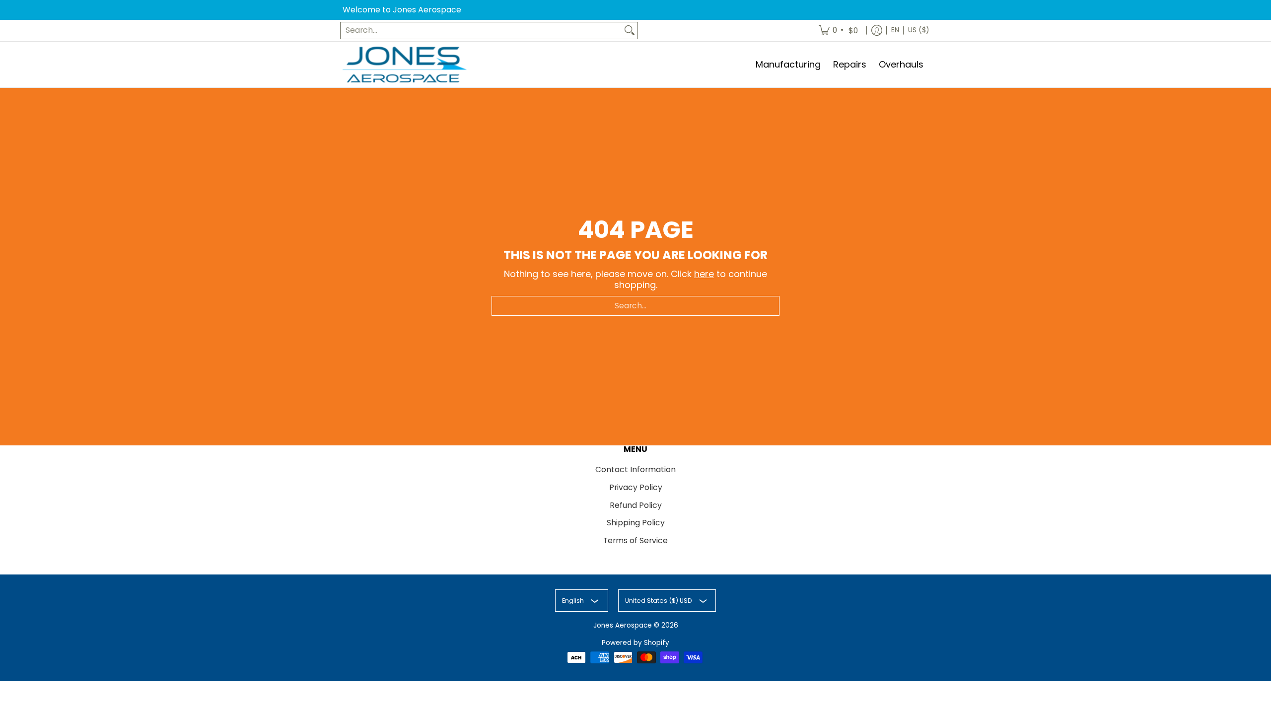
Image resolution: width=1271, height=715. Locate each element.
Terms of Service (635, 540)
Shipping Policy (636, 522)
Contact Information (635, 469)
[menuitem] (839, 30)
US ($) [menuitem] (918, 30)
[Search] (629, 30)
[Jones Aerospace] (405, 65)
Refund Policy (636, 505)
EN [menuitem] (895, 30)
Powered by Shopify (635, 642)
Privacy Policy (635, 487)
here (704, 274)
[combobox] (481, 30)
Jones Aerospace (622, 625)
